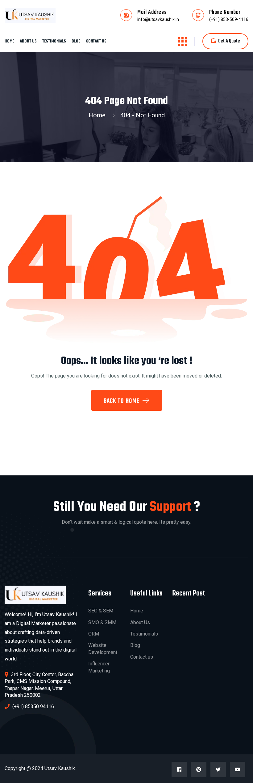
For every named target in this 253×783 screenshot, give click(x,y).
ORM (93, 634)
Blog (76, 41)
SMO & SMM (102, 622)
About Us (28, 41)
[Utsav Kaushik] (30, 15)
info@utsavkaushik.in (158, 19)
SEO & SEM (100, 611)
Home (9, 41)
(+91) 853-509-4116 (228, 19)
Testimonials (54, 41)
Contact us (96, 41)
